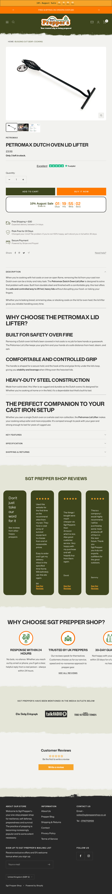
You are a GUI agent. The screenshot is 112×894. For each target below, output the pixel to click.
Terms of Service (49, 838)
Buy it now (81, 191)
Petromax (12, 137)
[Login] (98, 22)
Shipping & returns (18, 452)
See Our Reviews (39, 587)
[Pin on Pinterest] (19, 253)
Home (10, 41)
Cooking (38, 41)
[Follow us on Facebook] (81, 856)
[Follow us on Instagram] (89, 856)
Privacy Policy (48, 833)
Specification (14, 443)
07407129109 (87, 820)
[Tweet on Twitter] (24, 253)
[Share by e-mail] (29, 253)
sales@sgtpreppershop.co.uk (91, 814)
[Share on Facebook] (15, 253)
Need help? (100, 252)
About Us (46, 811)
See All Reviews (68, 673)
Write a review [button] (56, 767)
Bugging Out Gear (24, 41)
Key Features (14, 434)
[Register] (49, 864)
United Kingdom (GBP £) (19, 877)
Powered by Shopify (34, 885)
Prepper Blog (47, 816)
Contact (45, 827)
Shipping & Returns (51, 822)
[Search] (13, 22)
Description (13, 271)
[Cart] (104, 22)
